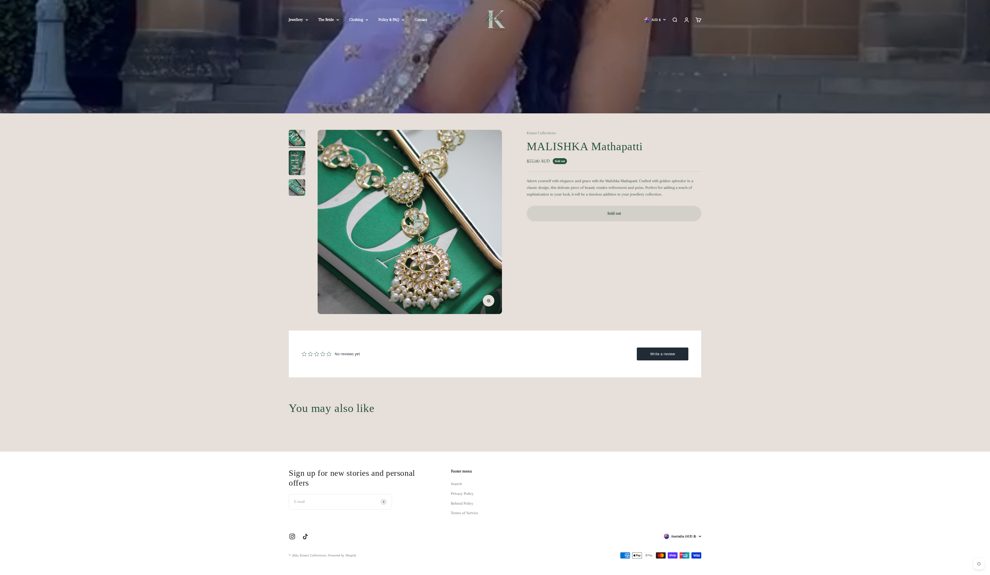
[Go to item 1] (297, 139)
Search (456, 483)
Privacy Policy (462, 493)
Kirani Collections (541, 133)
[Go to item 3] (297, 188)
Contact (421, 19)
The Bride (326, 19)
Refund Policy (462, 503)
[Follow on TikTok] (305, 536)
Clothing (356, 19)
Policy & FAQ (388, 19)
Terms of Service (464, 513)
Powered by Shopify (342, 555)
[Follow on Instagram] (292, 536)
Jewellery (296, 19)
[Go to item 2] (297, 163)
